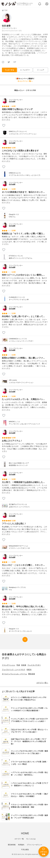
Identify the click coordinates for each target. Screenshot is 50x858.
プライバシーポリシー (34, 845)
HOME (25, 833)
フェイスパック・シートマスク (13, 669)
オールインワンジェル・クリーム (14, 674)
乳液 (18, 665)
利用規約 (21, 845)
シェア (41, 70)
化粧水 (29, 669)
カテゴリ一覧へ (42, 683)
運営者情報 (12, 845)
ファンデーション (8, 665)
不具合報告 (25, 849)
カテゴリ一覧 (19, 839)
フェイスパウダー (34, 665)
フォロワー (26, 70)
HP (14, 62)
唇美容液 (31, 674)
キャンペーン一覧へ (25, 81)
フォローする (9, 70)
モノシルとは (31, 839)
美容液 (23, 665)
